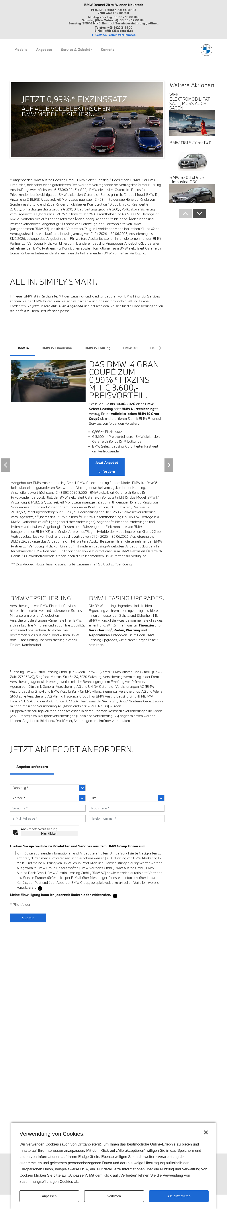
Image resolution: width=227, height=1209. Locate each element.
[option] (78, 106)
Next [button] (168, 465)
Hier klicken (49, 833)
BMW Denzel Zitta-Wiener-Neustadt (113, 4)
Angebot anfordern (32, 766)
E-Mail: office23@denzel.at (113, 30)
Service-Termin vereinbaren (115, 35)
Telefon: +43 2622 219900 (113, 27)
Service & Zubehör (76, 49)
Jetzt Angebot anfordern (106, 467)
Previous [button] (5, 465)
